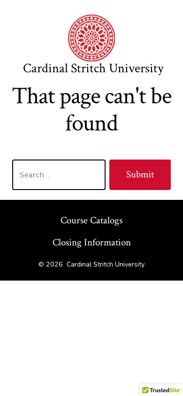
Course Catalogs (91, 220)
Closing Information (92, 242)
